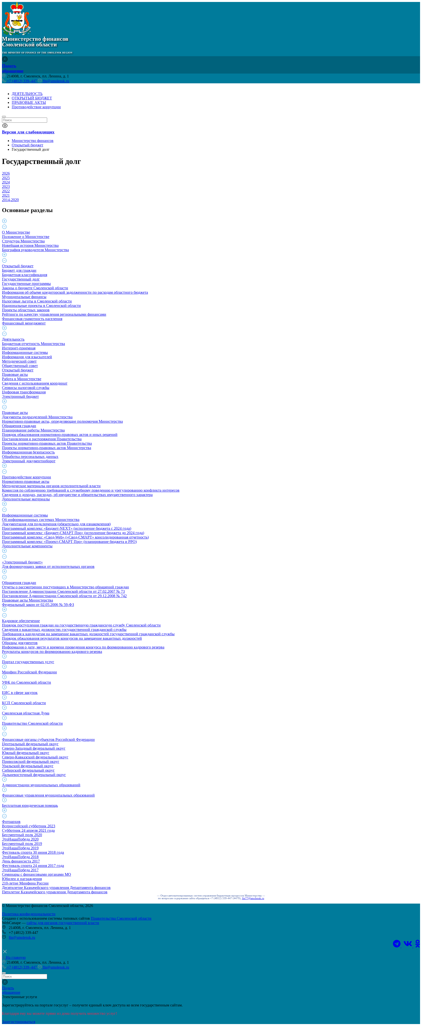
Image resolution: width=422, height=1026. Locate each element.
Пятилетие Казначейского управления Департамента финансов (54, 892)
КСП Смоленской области (24, 703)
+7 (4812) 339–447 (22, 81)
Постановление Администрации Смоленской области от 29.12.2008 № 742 (64, 596)
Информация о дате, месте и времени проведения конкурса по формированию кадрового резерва (83, 647)
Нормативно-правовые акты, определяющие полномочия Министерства (62, 421)
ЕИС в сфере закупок (20, 693)
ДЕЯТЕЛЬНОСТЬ (27, 94)
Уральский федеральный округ (27, 766)
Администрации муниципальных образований (41, 785)
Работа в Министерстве (21, 379)
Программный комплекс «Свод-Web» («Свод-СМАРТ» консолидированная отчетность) (75, 537)
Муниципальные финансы (24, 297)
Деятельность (13, 339)
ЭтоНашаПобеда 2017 (20, 870)
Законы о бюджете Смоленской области (35, 288)
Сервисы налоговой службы (25, 388)
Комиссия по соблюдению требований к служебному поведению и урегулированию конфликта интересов (90, 490)
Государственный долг (21, 279)
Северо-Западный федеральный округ (33, 748)
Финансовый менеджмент (24, 323)
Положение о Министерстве (25, 237)
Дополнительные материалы (26, 499)
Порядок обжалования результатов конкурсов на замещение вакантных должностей (72, 638)
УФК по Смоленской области (26, 682)
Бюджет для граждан (19, 270)
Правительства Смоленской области (121, 918)
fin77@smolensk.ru (253, 898)
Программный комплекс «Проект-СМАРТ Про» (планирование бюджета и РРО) (69, 542)
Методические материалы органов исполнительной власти (51, 486)
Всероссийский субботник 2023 (28, 826)
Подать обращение (12, 68)
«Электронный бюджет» (22, 562)
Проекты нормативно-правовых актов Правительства (47, 443)
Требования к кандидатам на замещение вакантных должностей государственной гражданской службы (88, 634)
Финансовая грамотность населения (32, 319)
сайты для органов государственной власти (63, 923)
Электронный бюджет (20, 396)
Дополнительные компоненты (27, 546)
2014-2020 (10, 200)
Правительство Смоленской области (32, 723)
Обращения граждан (19, 426)
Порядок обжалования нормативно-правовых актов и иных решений (59, 434)
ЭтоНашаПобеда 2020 (20, 839)
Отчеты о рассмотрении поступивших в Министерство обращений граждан (65, 587)
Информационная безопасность (28, 452)
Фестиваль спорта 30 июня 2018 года (33, 852)
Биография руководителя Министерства (35, 250)
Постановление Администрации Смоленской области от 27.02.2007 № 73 (63, 591)
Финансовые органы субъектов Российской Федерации (48, 739)
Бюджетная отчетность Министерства (33, 344)
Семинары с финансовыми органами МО (36, 874)
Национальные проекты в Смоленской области (41, 305)
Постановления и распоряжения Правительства (42, 439)
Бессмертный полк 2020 (22, 835)
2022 (6, 191)
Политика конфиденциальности (28, 914)
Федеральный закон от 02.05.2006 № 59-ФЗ (38, 605)
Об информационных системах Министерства (40, 520)
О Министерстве (16, 232)
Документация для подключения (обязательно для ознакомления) (56, 524)
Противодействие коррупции (36, 107)
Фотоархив (11, 822)
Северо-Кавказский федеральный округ (35, 757)
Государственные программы (26, 283)
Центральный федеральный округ (30, 744)
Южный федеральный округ (25, 753)
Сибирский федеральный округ (28, 770)
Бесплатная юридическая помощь (30, 805)
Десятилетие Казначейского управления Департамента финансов (56, 888)
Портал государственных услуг (28, 662)
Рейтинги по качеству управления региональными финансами (54, 314)
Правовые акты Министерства (27, 600)
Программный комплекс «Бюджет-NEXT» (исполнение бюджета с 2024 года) (66, 528)
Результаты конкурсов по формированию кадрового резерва (52, 651)
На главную (15, 957)
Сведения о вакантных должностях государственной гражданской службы (64, 629)
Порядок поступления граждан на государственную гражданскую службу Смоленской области (81, 625)
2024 (6, 182)
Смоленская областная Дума (25, 713)
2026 (6, 173)
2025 (6, 178)
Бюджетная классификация (24, 275)
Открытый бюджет (17, 266)
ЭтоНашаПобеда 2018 (20, 857)
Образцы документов (20, 643)
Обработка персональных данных (30, 456)
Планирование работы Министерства (33, 430)
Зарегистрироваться (18, 1022)
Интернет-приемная (18, 348)
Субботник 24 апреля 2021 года (28, 830)
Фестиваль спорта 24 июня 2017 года (33, 866)
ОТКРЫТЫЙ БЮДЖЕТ (32, 98)
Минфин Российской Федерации (29, 672)
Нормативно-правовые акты (25, 481)
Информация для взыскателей (27, 357)
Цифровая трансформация (24, 392)
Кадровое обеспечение (21, 621)
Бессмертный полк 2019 (22, 844)
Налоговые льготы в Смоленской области (37, 301)
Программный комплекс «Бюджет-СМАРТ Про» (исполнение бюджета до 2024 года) (73, 533)
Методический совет (19, 361)
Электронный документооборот (28, 461)
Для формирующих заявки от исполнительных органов (48, 566)
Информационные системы (25, 352)
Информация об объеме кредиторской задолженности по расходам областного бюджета (75, 292)
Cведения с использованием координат (34, 383)
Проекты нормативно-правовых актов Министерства (46, 448)
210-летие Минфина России (25, 883)
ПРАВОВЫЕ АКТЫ (29, 102)
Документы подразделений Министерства (37, 417)
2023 (6, 186)
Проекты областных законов (26, 310)
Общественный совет (20, 366)
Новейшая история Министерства (30, 245)
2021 (6, 195)
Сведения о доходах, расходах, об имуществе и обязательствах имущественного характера (77, 495)
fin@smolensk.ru (55, 81)
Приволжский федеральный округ (30, 761)
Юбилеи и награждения (22, 879)
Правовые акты (15, 374)
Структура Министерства (23, 241)
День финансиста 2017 (21, 861)
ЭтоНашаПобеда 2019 (20, 848)
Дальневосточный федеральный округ (34, 775)
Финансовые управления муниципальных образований (48, 795)
